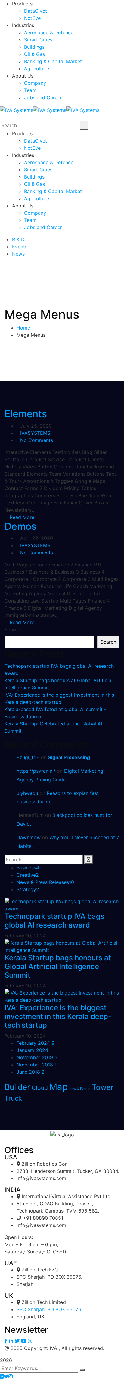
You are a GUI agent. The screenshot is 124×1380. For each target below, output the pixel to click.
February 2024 (35, 1043)
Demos (20, 526)
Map (58, 1086)
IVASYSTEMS (35, 433)
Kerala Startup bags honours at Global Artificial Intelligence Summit (58, 966)
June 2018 (31, 1072)
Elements (26, 414)
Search (12, 630)
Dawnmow (29, 837)
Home (23, 328)
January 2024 (34, 1050)
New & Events (79, 1089)
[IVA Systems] (16, 109)
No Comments (36, 440)
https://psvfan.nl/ (36, 771)
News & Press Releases (45, 882)
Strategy (28, 889)
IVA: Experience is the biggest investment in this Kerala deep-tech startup (58, 1016)
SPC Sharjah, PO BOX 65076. (49, 1309)
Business (28, 868)
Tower (102, 1087)
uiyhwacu (27, 793)
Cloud (40, 1087)
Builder (17, 1087)
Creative (28, 875)
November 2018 (37, 1065)
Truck (13, 1098)
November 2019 (37, 1057)
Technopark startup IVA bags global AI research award (54, 920)
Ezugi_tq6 (28, 757)
